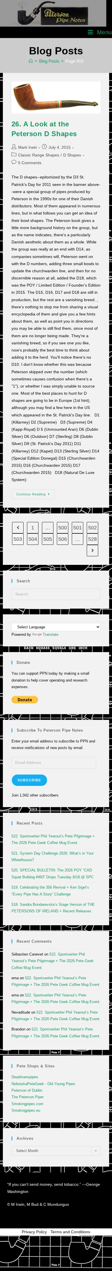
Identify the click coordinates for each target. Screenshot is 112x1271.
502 (92, 528)
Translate (50, 634)
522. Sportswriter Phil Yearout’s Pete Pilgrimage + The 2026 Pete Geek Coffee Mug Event (52, 961)
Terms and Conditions (70, 1232)
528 (92, 539)
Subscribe (29, 780)
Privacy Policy (34, 1232)
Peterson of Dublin (26, 1090)
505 (47, 539)
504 (32, 539)
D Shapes (72, 155)
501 (77, 528)
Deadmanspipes (24, 1077)
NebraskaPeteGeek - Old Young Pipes (43, 1084)
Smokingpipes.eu (25, 1110)
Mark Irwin (27, 147)
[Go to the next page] (92, 550)
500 (62, 528)
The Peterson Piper (27, 1097)
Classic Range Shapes (38, 155)
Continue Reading (35, 492)
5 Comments (29, 162)
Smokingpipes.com (27, 1104)
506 (62, 539)
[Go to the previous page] (18, 527)
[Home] (31, 61)
